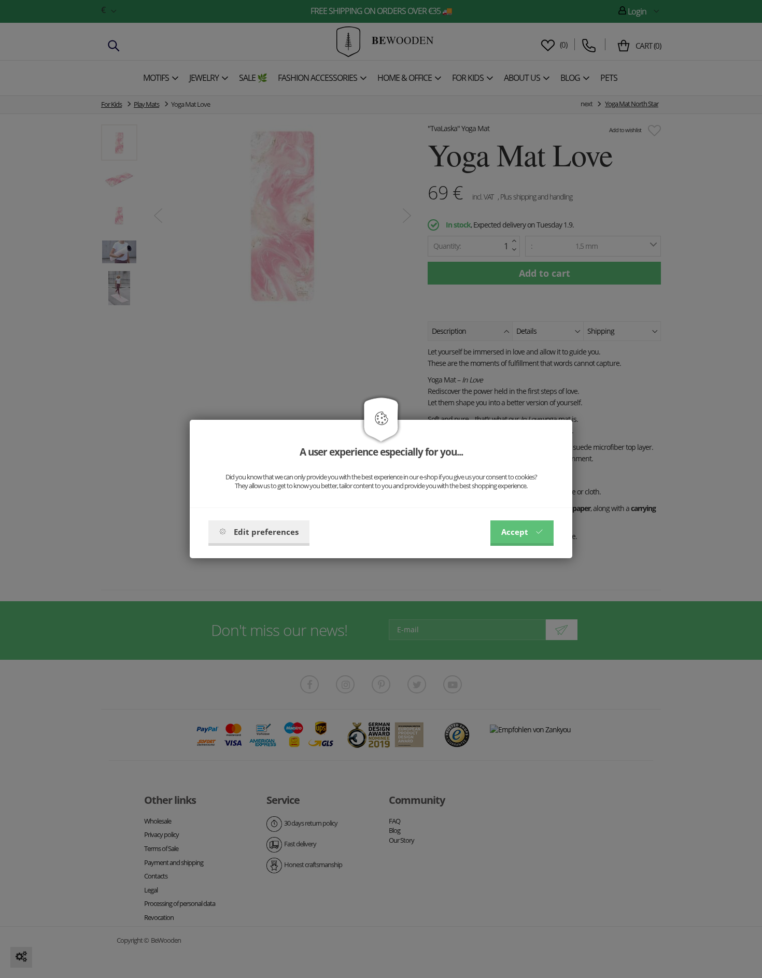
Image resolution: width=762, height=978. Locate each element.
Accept (514, 532)
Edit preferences (266, 532)
